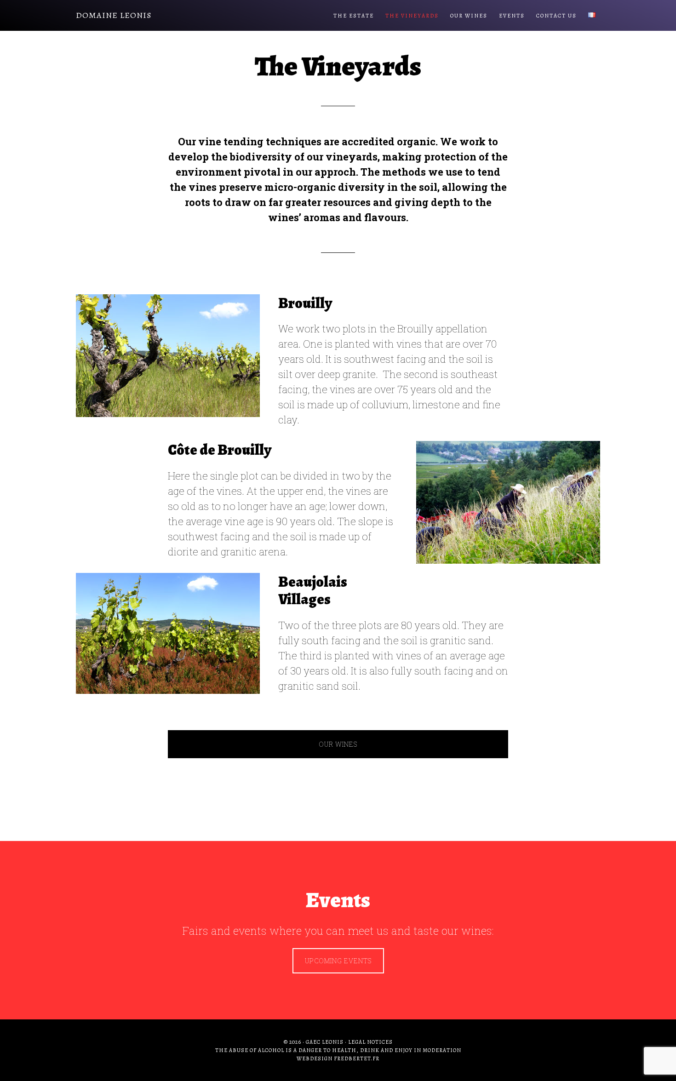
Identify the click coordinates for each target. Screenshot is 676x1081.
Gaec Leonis (325, 1042)
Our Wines (338, 744)
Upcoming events (338, 960)
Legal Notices (370, 1042)
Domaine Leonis (113, 15)
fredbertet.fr (356, 1058)
